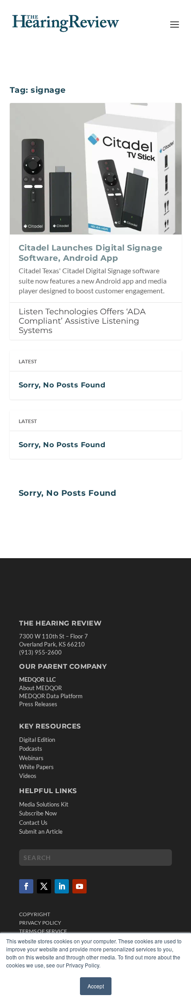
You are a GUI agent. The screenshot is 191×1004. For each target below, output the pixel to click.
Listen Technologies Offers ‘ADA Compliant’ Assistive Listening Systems (82, 321)
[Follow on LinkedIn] (62, 886)
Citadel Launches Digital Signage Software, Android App (91, 253)
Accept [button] (96, 986)
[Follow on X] (44, 886)
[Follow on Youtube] (79, 886)
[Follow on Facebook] (26, 886)
